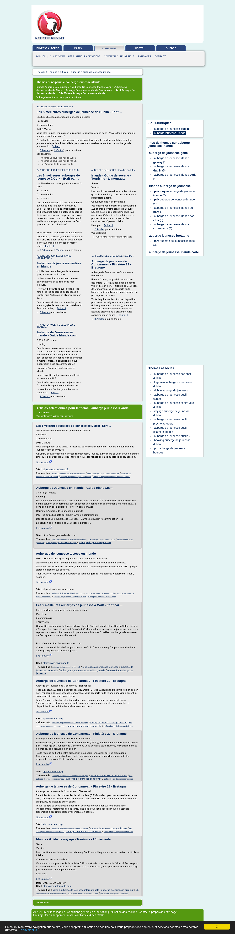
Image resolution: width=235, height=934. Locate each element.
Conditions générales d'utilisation (87, 912)
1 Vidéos (58, 150)
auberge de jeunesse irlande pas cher (59, 161)
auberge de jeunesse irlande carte (174, 252)
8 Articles (45, 150)
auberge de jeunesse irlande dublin (58, 158)
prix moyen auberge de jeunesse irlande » (56, 326)
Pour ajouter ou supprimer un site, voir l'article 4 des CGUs (68, 915)
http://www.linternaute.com (57, 886)
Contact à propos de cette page (158, 912)
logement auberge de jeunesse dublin (172, 384)
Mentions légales (54, 912)
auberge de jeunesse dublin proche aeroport (111, 477)
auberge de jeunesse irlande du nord (114, 237)
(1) (171, 160)
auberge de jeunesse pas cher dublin (75, 477)
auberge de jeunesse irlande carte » (113, 170)
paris (78, 48)
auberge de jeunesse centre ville (84, 726)
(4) (174, 176)
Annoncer (144, 56)
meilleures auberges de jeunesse (100, 666)
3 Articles (45, 312)
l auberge (109, 48)
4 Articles (45, 250)
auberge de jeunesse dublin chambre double (170, 429)
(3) (171, 226)
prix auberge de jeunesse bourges (169, 450)
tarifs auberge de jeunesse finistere (118, 726)
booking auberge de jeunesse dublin (171, 442)
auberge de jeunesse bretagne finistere (108, 722)
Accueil (41, 56)
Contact (160, 56)
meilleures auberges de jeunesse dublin (68, 473)
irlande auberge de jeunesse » (55, 106)
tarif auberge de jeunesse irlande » (112, 256)
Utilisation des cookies (123, 912)
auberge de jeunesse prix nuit (95, 542)
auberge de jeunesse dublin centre (170, 396)
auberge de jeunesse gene (168, 153)
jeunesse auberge (47, 48)
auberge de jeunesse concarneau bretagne (70, 723)
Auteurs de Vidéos (88, 56)
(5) (171, 168)
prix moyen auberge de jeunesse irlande (69, 539)
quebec (171, 48)
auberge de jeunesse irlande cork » (58, 170)
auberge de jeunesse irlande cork (102, 597)
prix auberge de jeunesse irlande (57, 164)
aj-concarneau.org (53, 718)
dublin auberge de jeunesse (171, 390)
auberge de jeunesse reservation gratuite (82, 670)
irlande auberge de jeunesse (170, 186)
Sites (70, 56)
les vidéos (59, 97)
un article (127, 56)
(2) (174, 193)
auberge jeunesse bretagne (169, 235)
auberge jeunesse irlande (169, 144)
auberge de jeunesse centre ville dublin (70, 597)
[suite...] (56, 146)
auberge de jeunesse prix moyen (61, 542)
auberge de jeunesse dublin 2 (172, 436)
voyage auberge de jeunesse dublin (171, 413)
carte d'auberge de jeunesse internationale (75, 889)
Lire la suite (42, 462)
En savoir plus (28, 930)
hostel (140, 48)
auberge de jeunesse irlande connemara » (54, 257)
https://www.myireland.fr (56, 469)
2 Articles (99, 229)
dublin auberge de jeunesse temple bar (103, 473)
